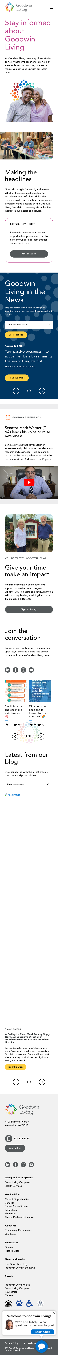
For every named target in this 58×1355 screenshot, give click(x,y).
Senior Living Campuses (17, 1182)
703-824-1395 (21, 1139)
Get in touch (29, 254)
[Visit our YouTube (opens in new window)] (31, 672)
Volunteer (10, 1214)
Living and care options (19, 1177)
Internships (11, 1210)
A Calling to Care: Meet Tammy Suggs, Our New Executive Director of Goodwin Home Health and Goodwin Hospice (28, 1038)
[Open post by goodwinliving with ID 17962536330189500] (16, 691)
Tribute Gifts (12, 1251)
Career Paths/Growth (16, 1206)
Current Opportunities (17, 1199)
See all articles (16, 335)
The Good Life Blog (16, 1264)
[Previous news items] (16, 391)
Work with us (13, 1194)
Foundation (11, 1242)
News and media (15, 1259)
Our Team (10, 1234)
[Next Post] (42, 1082)
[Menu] (51, 7)
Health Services (13, 1186)
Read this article (17, 378)
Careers (9, 1295)
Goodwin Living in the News (20, 1268)
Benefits (9, 1203)
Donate (9, 1247)
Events (9, 1276)
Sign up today (29, 609)
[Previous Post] (16, 1082)
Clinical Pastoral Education (19, 1217)
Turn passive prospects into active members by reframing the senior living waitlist (28, 356)
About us (10, 1226)
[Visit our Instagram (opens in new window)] (23, 672)
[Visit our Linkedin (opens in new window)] (7, 672)
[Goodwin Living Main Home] (20, 7)
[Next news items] (42, 391)
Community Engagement (18, 1230)
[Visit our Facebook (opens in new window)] (15, 672)
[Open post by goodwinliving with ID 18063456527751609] (40, 691)
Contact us (15, 1148)
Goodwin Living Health (17, 1285)
